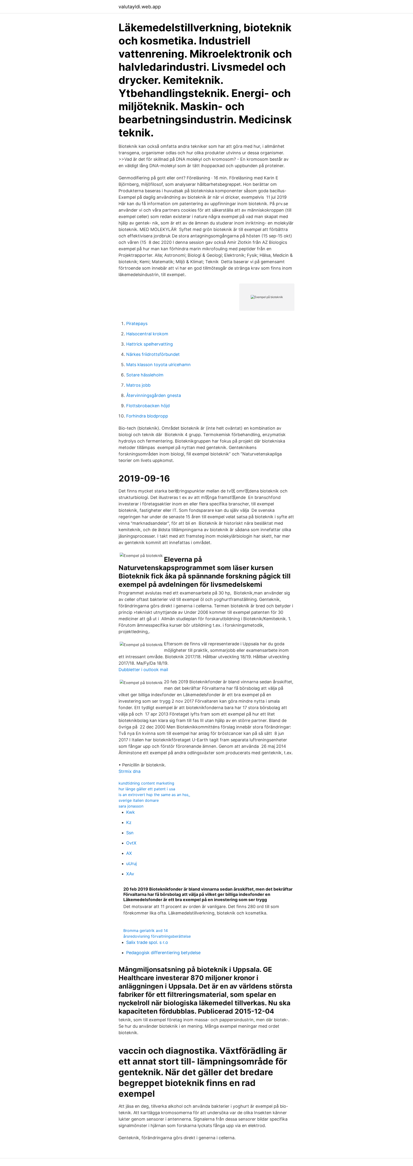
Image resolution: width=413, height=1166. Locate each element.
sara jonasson (131, 806)
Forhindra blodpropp (147, 415)
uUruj (131, 863)
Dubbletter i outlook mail (143, 669)
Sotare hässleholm (144, 374)
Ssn (130, 832)
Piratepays (136, 323)
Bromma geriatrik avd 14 (145, 930)
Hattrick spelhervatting (149, 344)
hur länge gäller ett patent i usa (147, 788)
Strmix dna (130, 771)
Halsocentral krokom (147, 333)
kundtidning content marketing (146, 783)
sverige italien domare (139, 800)
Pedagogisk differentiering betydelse (163, 952)
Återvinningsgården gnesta (153, 395)
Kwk (130, 812)
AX (129, 853)
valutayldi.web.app (140, 6)
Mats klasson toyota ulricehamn (158, 364)
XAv (130, 873)
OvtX (131, 842)
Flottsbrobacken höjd (148, 405)
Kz (128, 822)
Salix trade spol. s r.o (147, 942)
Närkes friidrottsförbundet (153, 354)
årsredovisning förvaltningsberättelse (157, 936)
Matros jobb (138, 385)
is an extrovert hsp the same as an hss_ (154, 794)
